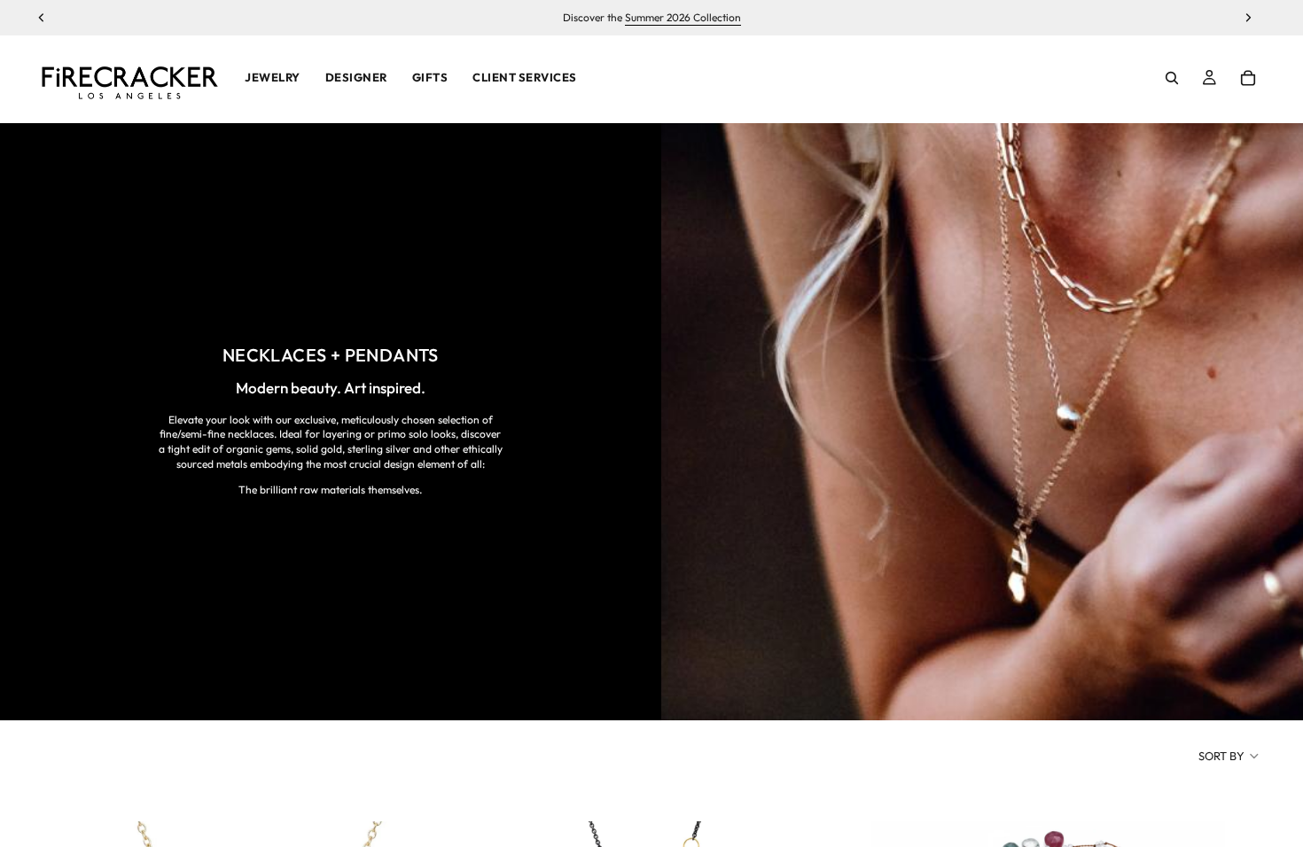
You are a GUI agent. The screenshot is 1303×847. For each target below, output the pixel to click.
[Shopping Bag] (1248, 77)
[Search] (1171, 77)
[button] (1229, 755)
